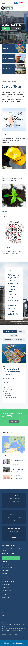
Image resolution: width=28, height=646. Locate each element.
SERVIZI (6, 28)
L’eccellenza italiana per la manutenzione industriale (18, 461)
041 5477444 (8, 554)
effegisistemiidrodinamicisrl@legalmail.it (13, 630)
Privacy (12, 624)
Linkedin (4, 615)
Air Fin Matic (5, 603)
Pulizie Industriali (6, 584)
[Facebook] (15, 3)
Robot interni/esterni (7, 600)
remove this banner (20, 643)
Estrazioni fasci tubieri (7, 567)
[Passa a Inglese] (20, 2)
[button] (25, 8)
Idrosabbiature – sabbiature (8, 581)
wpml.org (13, 642)
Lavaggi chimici (5, 578)
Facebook (4, 612)
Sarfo (3, 605)
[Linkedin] (17, 3)
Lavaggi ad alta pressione (8, 564)
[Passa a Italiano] (22, 2)
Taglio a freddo (5, 587)
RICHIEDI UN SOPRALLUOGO (10, 558)
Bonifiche (4, 573)
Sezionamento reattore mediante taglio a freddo (17, 468)
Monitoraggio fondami (7, 576)
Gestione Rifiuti (5, 570)
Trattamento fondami (7, 590)
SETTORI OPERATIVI (10, 331)
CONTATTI (16, 28)
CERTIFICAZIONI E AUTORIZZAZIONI (14, 339)
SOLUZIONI (14, 335)
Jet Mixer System (6, 597)
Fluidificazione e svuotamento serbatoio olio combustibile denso (18, 477)
